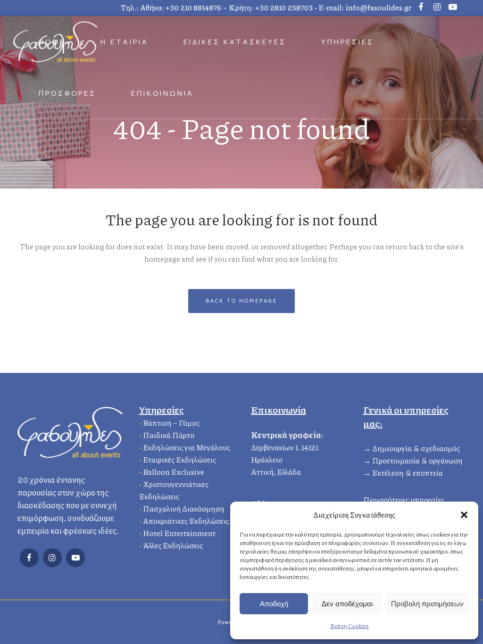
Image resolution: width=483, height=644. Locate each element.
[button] (464, 515)
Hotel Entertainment (179, 533)
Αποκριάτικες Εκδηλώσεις (186, 520)
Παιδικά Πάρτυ (168, 434)
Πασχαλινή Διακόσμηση (184, 508)
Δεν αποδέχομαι (347, 604)
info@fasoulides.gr (378, 7)
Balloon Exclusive (173, 471)
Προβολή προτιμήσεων (427, 604)
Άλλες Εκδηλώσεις (173, 545)
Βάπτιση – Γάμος (171, 422)
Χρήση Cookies (349, 626)
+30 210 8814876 (193, 7)
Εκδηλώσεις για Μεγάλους (186, 447)
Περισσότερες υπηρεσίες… (406, 499)
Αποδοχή (274, 604)
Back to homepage (241, 301)
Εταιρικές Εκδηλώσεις (179, 459)
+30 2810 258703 (284, 7)
